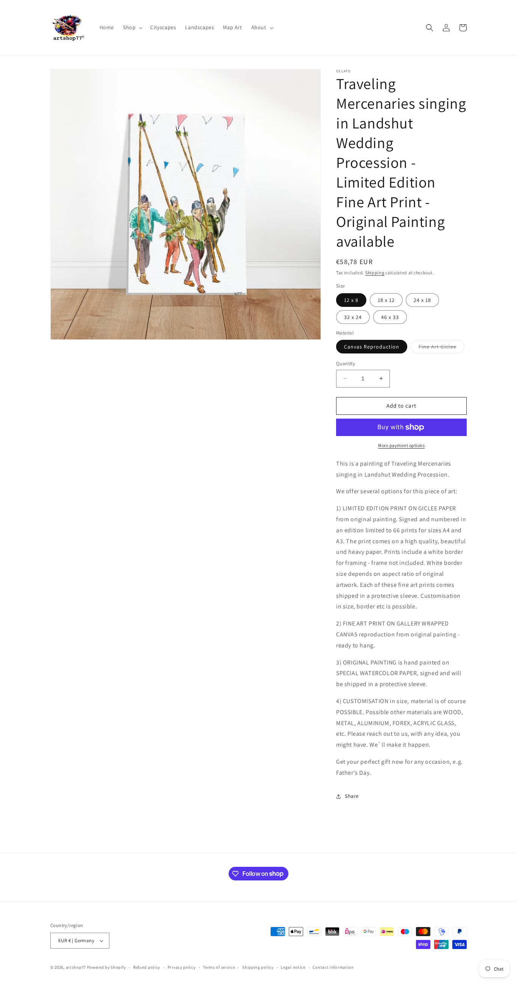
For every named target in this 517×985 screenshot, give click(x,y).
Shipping (375, 272)
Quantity (345, 363)
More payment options (401, 445)
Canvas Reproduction (371, 346)
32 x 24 (353, 317)
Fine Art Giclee (441, 348)
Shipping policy (258, 967)
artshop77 (76, 967)
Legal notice (293, 967)
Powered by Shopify (106, 967)
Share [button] (352, 796)
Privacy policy (182, 967)
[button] (132, 27)
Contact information (333, 967)
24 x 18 (422, 300)
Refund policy (146, 967)
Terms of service (219, 967)
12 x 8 (351, 300)
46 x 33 (390, 317)
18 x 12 (386, 300)
